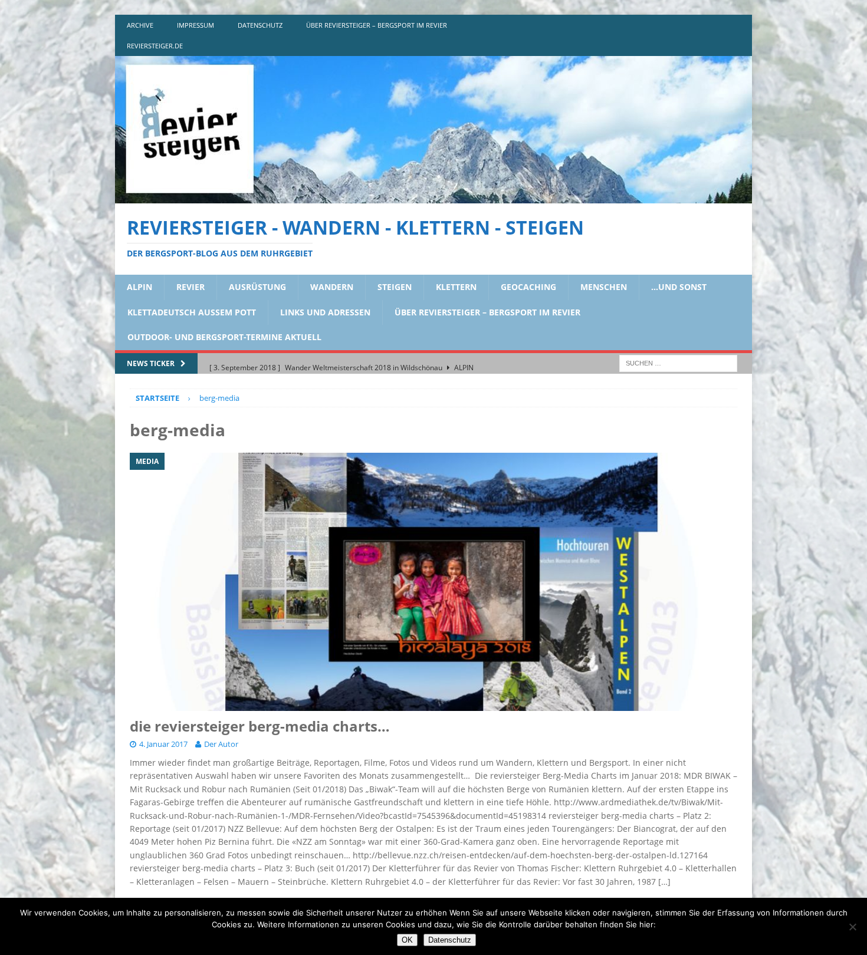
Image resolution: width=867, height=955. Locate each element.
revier (190, 286)
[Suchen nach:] (678, 362)
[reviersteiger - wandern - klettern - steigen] (433, 196)
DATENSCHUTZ (260, 25)
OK (407, 940)
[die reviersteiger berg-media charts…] (433, 582)
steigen (394, 286)
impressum (195, 25)
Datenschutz (449, 940)
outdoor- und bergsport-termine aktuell (224, 337)
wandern (331, 286)
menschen (603, 286)
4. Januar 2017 (163, 744)
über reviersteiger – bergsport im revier (376, 25)
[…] (664, 881)
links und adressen (325, 312)
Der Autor (221, 744)
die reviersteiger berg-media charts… (260, 726)
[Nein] (852, 927)
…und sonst (679, 286)
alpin (139, 286)
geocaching (528, 286)
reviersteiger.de (155, 45)
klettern (456, 286)
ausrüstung (257, 286)
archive (140, 25)
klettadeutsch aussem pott (191, 312)
